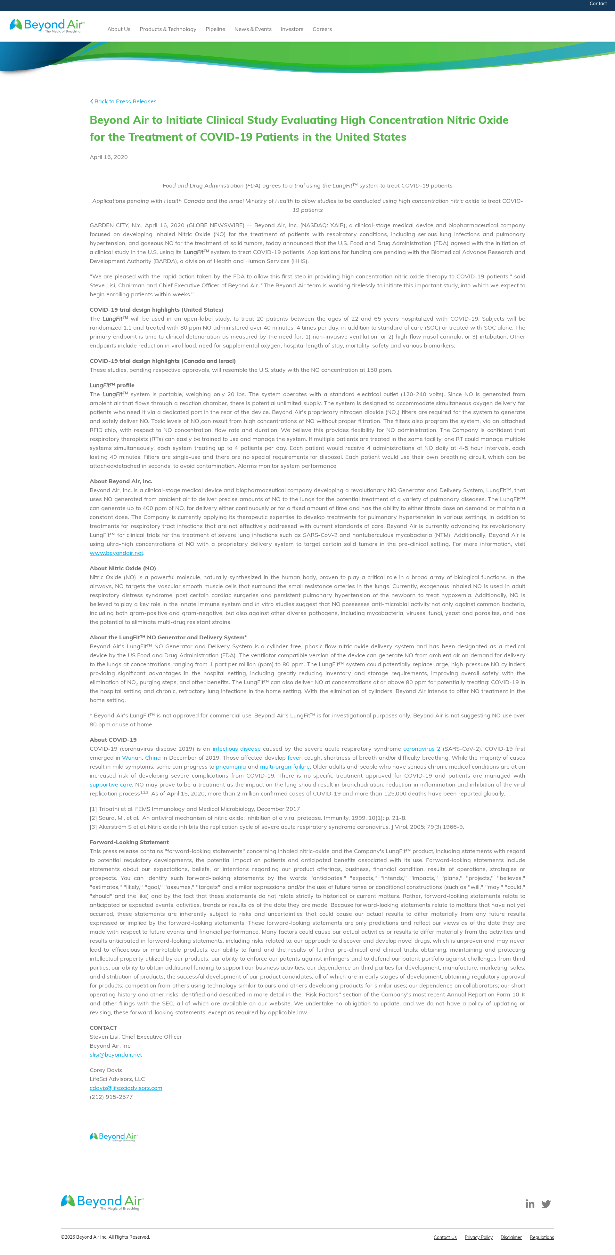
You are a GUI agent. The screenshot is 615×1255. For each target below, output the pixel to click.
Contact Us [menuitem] (445, 1237)
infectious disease (237, 749)
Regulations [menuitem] (542, 1237)
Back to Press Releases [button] (125, 102)
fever (294, 758)
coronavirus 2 (421, 749)
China (153, 758)
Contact (598, 4)
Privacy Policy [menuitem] (479, 1237)
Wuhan (132, 758)
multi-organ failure (285, 767)
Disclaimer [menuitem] (511, 1237)
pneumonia (231, 767)
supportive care (111, 785)
